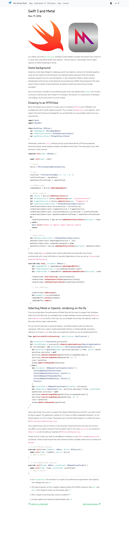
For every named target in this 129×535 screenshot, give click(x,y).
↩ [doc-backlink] (50, 482)
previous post (49, 56)
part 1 (94, 487)
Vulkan (87, 91)
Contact (66, 3)
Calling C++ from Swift (39, 504)
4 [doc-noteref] (93, 414)
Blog (31, 3)
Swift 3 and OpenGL (90, 504)
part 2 (33, 490)
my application (39, 479)
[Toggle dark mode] (111, 3)
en (116, 3)
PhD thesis (51, 3)
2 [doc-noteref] (35, 86)
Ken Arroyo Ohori (20, 3)
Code (59, 3)
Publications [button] (39, 3)
